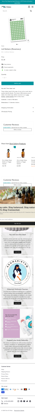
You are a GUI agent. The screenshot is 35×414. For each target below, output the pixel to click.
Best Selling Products (18, 143)
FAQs (2, 369)
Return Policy (4, 376)
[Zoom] (28, 40)
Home (2, 46)
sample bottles (10, 96)
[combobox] (17, 11)
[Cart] (29, 6)
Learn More (17, 3)
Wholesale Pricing (6, 111)
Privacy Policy (4, 374)
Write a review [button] (17, 129)
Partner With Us (5, 378)
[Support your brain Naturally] (17, 323)
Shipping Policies (5, 372)
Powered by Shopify (19, 410)
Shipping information (7, 108)
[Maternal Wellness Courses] (17, 272)
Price (2, 57)
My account (4, 381)
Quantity (3, 74)
